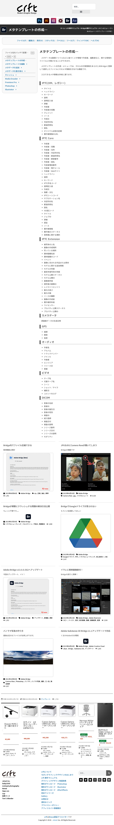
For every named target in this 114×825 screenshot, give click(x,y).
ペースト (71, 620)
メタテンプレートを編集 (15, 64)
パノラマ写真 (35, 681)
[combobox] (84, 6)
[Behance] (99, 780)
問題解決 (42, 524)
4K (100, 752)
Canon (10, 752)
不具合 (36, 524)
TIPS (76, 557)
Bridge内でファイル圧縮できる (17, 445)
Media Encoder (12, 78)
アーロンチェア (67, 750)
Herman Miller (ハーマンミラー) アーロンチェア (68, 723)
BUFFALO (84, 755)
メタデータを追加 (13, 67)
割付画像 (82, 620)
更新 (51, 618)
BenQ (104, 752)
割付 (76, 620)
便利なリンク (46, 802)
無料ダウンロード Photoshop (54, 783)
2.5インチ (84, 753)
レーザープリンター (10, 755)
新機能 (46, 618)
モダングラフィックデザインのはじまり (57, 774)
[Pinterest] (109, 780)
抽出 (43, 493)
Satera (45, 752)
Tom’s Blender (7, 798)
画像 (87, 620)
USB (89, 755)
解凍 (47, 493)
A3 (6, 752)
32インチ (107, 751)
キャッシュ (10, 75)
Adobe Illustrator (95, 618)
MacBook (103, 754)
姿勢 (68, 755)
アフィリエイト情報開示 (51, 808)
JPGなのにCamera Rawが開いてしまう (79, 445)
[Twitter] (85, 780)
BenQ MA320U (105, 724)
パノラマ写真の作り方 (13, 630)
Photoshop (10, 85)
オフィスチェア (67, 751)
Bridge (70, 648)
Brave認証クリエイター (58, 817)
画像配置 (93, 620)
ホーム (62, 28)
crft (45, 817)
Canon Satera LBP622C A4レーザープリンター (30, 724)
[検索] (109, 773)
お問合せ (44, 799)
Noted (4, 788)
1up (3, 793)
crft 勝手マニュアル (72, 28)
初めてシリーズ (47, 793)
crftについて (46, 771)
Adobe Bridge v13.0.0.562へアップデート (23, 569)
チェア (64, 753)
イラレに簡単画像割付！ (72, 569)
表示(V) (40, 40)
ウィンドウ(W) (83, 40)
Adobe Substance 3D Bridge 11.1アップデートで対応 (85, 630)
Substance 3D (79, 648)
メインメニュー (103, 28)
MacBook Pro (104, 756)
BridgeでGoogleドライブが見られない (78, 506)
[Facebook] (81, 780)
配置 (98, 620)
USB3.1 (83, 757)
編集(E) (32, 40)
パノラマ (27, 681)
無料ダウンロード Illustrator (53, 787)
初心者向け (99, 557)
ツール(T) (71, 40)
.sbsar (65, 648)
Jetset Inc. (6, 781)
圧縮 (39, 493)
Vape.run (5, 791)
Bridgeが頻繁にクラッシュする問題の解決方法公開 (26, 506)
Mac (108, 752)
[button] (81, 12)
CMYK (26, 752)
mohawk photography (10, 786)
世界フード (6, 796)
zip (35, 493)
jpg (74, 496)
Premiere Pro (11, 82)
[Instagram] (95, 780)
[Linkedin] (104, 780)
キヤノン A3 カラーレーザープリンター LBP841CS (11, 725)
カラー (31, 752)
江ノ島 (47, 681)
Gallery (44, 796)
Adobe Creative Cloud (96, 646)
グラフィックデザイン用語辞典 (53, 780)
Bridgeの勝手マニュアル (89, 28)
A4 (25, 750)
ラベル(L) (61, 40)
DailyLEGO (6, 783)
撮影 (42, 681)
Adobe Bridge (25, 493)
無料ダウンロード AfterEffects (54, 790)
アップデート (38, 618)
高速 (28, 756)
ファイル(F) (21, 40)
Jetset (55, 820)
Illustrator (10, 89)
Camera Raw (67, 496)
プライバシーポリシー (50, 805)
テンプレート (46, 699)
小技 (106, 557)
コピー (65, 620)
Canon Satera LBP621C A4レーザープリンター (49, 724)
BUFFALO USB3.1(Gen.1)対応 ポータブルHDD (87, 733)
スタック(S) (50, 40)
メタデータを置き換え (15, 71)
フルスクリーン (27, 524)
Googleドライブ (68, 557)
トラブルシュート (82, 496)
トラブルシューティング (13, 524)
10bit (101, 751)
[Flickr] (90, 780)
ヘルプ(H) (95, 40)
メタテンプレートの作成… (15, 60)
